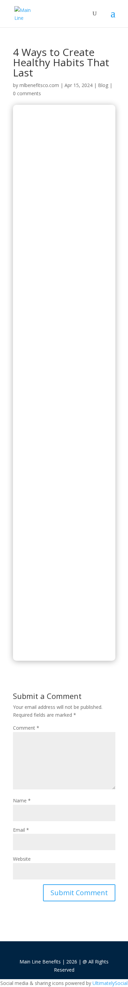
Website (22, 859)
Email (21, 830)
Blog (103, 85)
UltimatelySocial (110, 983)
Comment (26, 728)
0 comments (27, 93)
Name (22, 800)
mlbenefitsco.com (39, 85)
